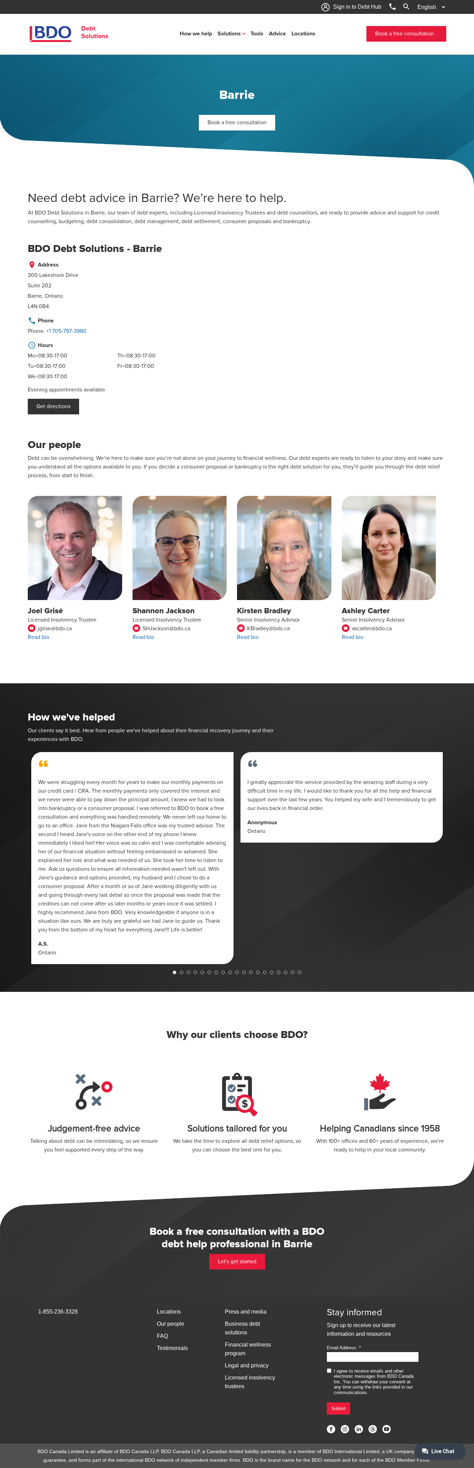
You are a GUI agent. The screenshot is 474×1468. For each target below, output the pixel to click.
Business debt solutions (242, 1328)
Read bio (38, 637)
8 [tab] (223, 972)
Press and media (245, 1312)
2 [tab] (181, 972)
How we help (196, 33)
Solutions (229, 33)
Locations (303, 33)
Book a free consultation (404, 33)
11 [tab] (244, 972)
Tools (257, 33)
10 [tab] (237, 972)
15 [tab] (271, 972)
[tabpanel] (132, 858)
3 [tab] (188, 972)
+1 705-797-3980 (66, 331)
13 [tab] (258, 972)
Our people (170, 1324)
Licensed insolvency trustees (250, 1382)
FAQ (162, 1336)
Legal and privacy (247, 1365)
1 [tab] (174, 972)
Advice (277, 33)
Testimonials (172, 1348)
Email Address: (342, 1347)
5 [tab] (202, 972)
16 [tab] (278, 972)
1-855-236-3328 (58, 1312)
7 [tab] (216, 972)
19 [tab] (299, 972)
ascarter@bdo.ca (368, 628)
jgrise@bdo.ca (50, 628)
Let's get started (237, 1261)
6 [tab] (209, 972)
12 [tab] (251, 972)
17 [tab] (285, 972)
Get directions (53, 406)
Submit (338, 1408)
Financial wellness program (248, 1349)
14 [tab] (264, 972)
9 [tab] (230, 972)
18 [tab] (292, 972)
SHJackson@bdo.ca (162, 628)
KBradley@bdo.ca (264, 628)
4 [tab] (195, 972)
